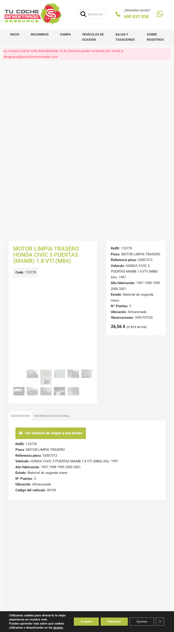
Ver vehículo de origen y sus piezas (53, 433)
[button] (86, 286)
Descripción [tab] (20, 416)
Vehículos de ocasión (93, 37)
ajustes (58, 628)
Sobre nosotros (155, 37)
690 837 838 (136, 16)
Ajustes (141, 621)
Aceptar (86, 621)
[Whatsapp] (160, 14)
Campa (65, 34)
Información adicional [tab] (52, 416)
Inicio (14, 34)
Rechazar (114, 621)
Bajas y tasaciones (125, 37)
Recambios (40, 34)
